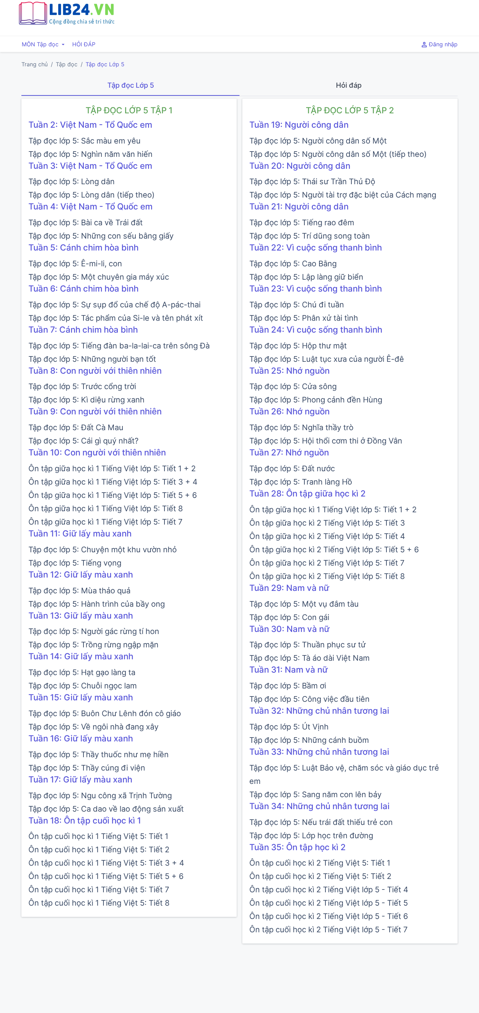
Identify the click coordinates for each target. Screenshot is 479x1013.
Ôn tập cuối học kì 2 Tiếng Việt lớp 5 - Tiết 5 (328, 902)
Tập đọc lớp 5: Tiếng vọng (74, 562)
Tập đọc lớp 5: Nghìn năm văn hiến (90, 154)
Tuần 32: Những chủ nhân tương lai (319, 711)
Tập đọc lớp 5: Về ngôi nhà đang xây (93, 726)
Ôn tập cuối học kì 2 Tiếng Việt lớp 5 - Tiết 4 (328, 889)
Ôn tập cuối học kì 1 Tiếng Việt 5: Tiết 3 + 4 (106, 862)
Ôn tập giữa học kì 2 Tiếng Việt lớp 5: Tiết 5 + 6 (334, 549)
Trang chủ (34, 64)
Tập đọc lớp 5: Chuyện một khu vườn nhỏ (102, 549)
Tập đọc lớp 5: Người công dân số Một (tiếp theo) (338, 154)
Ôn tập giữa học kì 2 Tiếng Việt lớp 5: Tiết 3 (327, 522)
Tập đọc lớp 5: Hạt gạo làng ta (81, 672)
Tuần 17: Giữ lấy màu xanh (80, 779)
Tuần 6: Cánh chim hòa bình (83, 289)
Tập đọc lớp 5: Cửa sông (293, 386)
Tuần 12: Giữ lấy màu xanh (80, 574)
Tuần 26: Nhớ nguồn (289, 411)
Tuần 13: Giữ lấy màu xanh (80, 616)
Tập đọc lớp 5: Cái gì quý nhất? (83, 440)
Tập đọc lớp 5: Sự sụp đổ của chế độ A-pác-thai (114, 304)
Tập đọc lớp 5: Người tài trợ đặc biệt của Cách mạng (342, 194)
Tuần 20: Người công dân (299, 166)
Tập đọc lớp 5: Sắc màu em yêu (84, 140)
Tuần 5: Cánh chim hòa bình (83, 247)
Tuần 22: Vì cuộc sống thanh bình (315, 247)
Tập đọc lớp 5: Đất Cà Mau (75, 427)
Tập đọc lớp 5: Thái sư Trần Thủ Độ (312, 181)
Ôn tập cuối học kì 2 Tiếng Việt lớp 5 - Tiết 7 (328, 929)
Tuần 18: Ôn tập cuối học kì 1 (84, 820)
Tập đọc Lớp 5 (105, 64)
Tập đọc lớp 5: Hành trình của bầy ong (96, 603)
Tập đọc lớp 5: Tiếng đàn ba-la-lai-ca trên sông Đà (119, 345)
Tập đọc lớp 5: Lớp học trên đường (311, 835)
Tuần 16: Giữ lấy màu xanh (80, 738)
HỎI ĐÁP (83, 44)
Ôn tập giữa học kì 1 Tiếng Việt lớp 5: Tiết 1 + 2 (112, 468)
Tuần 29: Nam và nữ (289, 588)
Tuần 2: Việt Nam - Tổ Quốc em (90, 125)
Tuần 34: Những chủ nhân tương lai (319, 806)
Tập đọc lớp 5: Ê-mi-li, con (75, 263)
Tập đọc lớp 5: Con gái (289, 617)
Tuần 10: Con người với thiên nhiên (97, 452)
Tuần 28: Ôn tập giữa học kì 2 (307, 493)
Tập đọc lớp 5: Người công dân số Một (318, 140)
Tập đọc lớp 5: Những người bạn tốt (92, 359)
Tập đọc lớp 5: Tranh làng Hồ (300, 481)
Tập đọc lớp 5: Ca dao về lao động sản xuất (106, 808)
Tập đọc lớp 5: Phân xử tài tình (303, 317)
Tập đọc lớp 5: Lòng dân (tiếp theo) (91, 194)
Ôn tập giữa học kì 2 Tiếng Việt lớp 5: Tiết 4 (327, 536)
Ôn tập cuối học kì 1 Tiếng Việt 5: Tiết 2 (98, 849)
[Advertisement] (314, 17)
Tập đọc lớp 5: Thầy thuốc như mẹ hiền (98, 754)
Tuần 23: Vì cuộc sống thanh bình (315, 289)
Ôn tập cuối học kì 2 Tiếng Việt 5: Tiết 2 (320, 876)
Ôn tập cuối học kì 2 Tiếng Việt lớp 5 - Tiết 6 (328, 916)
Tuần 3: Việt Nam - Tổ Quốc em (90, 166)
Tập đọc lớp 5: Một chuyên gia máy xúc (98, 276)
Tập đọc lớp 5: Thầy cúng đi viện (86, 767)
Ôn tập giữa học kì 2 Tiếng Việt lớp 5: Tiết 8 (327, 576)
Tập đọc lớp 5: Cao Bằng (293, 263)
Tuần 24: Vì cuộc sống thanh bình (315, 330)
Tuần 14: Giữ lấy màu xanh (80, 656)
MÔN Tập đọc (41, 44)
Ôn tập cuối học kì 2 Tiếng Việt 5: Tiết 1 (319, 862)
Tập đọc (66, 64)
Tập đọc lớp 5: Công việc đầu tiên (309, 699)
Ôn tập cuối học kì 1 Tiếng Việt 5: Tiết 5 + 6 (106, 876)
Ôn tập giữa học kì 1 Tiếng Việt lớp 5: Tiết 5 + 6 (112, 495)
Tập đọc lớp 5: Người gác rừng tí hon (93, 631)
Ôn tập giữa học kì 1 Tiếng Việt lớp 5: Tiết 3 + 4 (112, 481)
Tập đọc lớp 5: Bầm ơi (287, 685)
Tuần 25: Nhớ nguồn (289, 371)
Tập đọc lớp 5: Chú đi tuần (296, 304)
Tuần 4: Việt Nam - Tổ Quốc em (90, 206)
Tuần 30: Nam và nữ (289, 629)
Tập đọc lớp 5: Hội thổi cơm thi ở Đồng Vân (325, 440)
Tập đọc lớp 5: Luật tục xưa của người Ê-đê (326, 359)
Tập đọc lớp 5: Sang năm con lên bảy (315, 794)
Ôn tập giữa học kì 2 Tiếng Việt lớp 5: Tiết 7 (327, 562)
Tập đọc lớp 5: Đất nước (292, 468)
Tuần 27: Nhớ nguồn (289, 452)
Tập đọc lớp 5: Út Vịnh (289, 726)
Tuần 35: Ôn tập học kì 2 (297, 847)
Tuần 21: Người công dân (299, 206)
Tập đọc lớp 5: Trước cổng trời (82, 386)
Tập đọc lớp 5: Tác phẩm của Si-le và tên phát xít (115, 317)
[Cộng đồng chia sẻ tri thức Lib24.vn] (66, 23)
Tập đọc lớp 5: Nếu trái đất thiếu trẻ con (321, 822)
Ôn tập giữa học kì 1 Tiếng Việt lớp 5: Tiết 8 (105, 508)
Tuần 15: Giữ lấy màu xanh (80, 697)
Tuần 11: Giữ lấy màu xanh (79, 533)
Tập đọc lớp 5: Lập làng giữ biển (306, 276)
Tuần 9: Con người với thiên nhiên (95, 411)
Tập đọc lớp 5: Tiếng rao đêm (301, 222)
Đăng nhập (442, 44)
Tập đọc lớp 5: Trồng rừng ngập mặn (93, 644)
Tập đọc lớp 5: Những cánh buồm (309, 740)
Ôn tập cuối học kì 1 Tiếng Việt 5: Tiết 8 (99, 902)
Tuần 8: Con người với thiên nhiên (95, 371)
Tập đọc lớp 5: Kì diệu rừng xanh (86, 399)
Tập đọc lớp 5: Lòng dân (71, 181)
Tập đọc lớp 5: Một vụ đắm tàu (304, 603)
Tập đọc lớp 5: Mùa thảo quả (79, 590)
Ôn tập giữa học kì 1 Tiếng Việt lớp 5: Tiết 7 (105, 521)
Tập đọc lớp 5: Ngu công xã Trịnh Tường (100, 795)
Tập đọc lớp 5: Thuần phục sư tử (307, 644)
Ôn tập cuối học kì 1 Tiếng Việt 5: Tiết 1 (98, 836)
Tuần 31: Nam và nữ (288, 670)
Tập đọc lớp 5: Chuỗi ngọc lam (82, 685)
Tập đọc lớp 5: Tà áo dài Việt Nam (309, 657)
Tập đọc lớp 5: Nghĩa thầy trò (301, 427)
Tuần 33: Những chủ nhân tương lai (319, 752)
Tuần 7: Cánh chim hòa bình (83, 330)
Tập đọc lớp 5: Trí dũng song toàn (309, 235)
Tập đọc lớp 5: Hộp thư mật (298, 345)
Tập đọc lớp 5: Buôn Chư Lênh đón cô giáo (104, 713)
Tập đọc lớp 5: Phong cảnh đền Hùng (315, 399)
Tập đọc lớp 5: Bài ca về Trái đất (85, 222)
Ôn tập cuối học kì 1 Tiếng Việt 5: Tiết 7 (98, 889)
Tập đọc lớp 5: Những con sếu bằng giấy (101, 235)
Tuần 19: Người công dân (299, 125)
